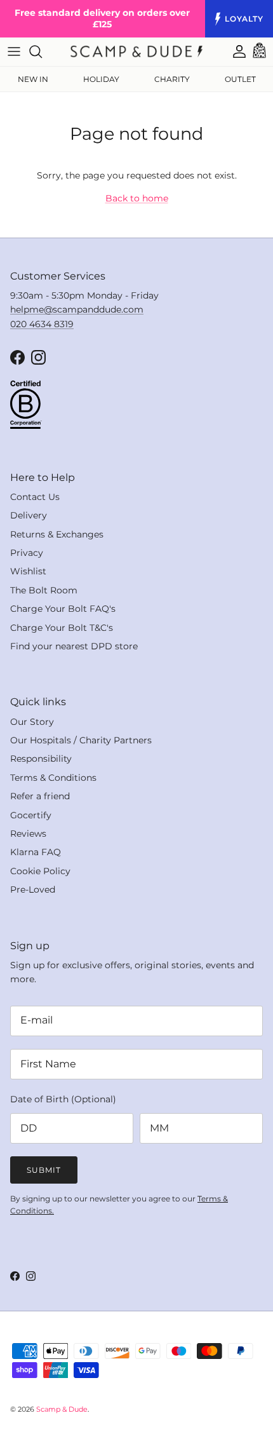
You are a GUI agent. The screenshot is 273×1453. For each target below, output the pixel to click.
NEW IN (33, 79)
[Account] (233, 51)
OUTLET (240, 79)
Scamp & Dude (62, 1409)
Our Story (32, 721)
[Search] (42, 51)
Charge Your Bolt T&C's (61, 627)
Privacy (26, 552)
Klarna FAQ (35, 852)
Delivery (28, 515)
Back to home (136, 198)
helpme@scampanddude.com (76, 309)
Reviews (28, 833)
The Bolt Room (43, 590)
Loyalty (244, 19)
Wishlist (28, 571)
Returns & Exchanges (56, 534)
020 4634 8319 (42, 324)
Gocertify (30, 815)
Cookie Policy (40, 871)
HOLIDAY (101, 79)
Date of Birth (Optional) (63, 1099)
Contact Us (35, 497)
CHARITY (172, 79)
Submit (44, 1170)
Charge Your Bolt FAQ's (63, 608)
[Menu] (14, 51)
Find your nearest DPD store (74, 646)
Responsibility (41, 758)
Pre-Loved (32, 889)
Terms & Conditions (53, 777)
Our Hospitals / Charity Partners (81, 740)
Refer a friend (40, 796)
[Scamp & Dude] (136, 51)
